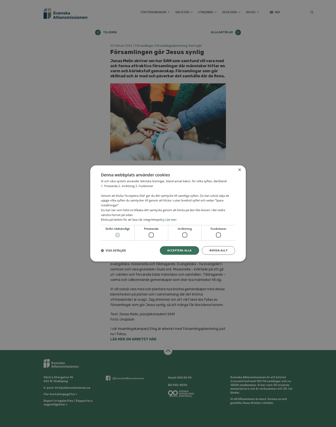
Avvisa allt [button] (218, 250)
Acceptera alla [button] (179, 250)
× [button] (239, 169)
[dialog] (168, 213)
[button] (113, 250)
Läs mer (171, 220)
